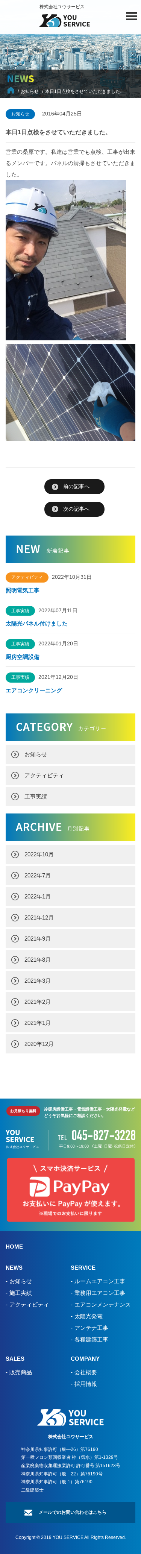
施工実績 (20, 1293)
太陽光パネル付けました (37, 623)
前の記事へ (76, 486)
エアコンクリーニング (34, 690)
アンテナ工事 (91, 1328)
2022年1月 (37, 896)
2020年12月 (39, 1044)
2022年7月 (37, 875)
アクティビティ (44, 775)
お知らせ (35, 754)
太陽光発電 (88, 1316)
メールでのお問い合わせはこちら (72, 1512)
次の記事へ (76, 509)
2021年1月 (37, 1023)
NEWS (14, 1267)
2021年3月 (37, 980)
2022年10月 (39, 854)
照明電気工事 (22, 590)
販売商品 (20, 1372)
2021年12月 (39, 917)
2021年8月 (37, 959)
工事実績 (35, 796)
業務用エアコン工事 (99, 1293)
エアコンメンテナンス (102, 1304)
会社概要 (85, 1372)
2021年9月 (37, 938)
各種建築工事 (91, 1339)
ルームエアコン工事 (99, 1281)
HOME (14, 1246)
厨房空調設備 (25, 657)
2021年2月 (37, 1002)
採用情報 (85, 1384)
